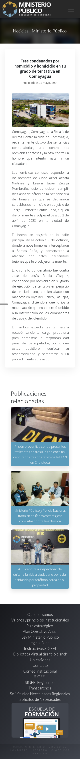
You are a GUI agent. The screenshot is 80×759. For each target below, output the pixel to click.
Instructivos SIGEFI (40, 648)
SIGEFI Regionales (40, 682)
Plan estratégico (40, 625)
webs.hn (40, 753)
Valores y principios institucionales (40, 620)
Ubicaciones (40, 659)
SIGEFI (40, 676)
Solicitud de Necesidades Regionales (40, 693)
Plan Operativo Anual (40, 631)
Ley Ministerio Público (40, 637)
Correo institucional (40, 671)
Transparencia (40, 688)
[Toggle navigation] (71, 9)
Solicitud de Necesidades (40, 699)
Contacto (40, 665)
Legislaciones (40, 642)
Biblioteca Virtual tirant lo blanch (40, 654)
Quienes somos (40, 614)
